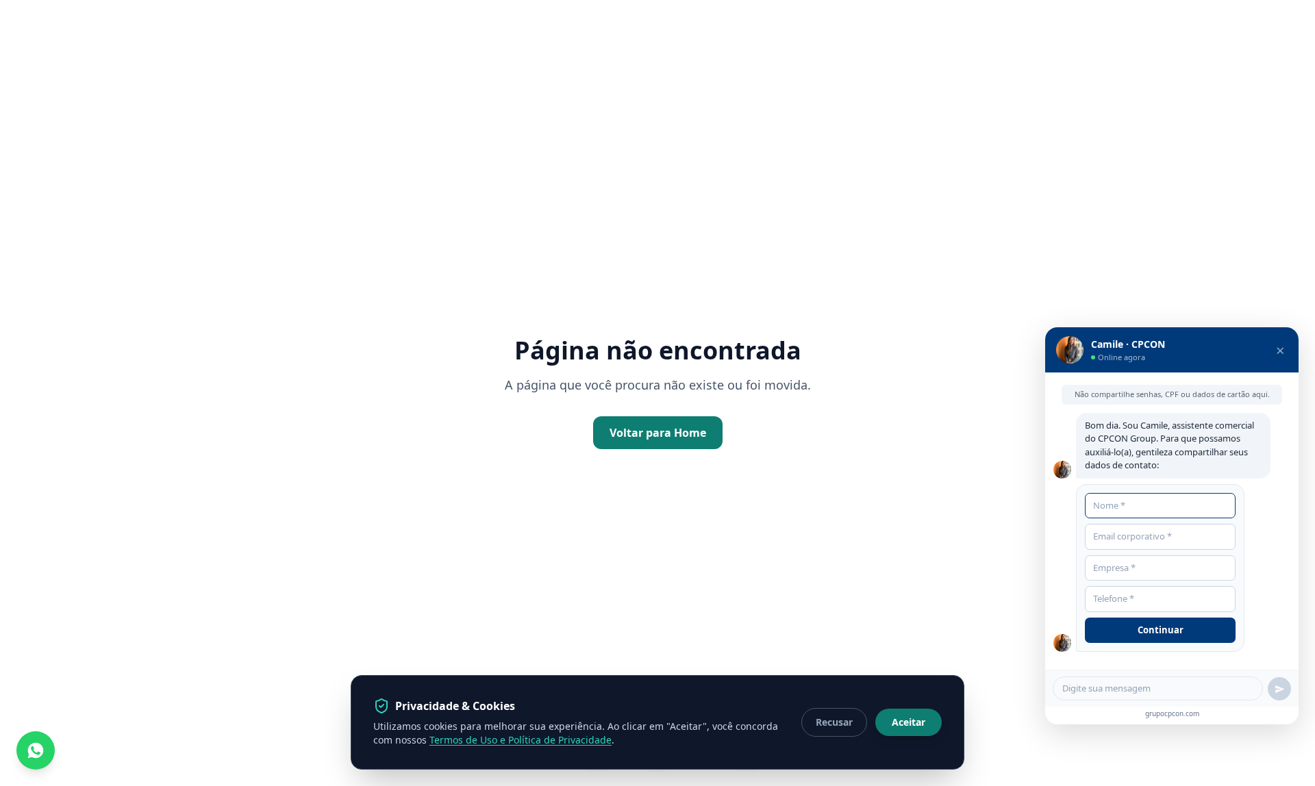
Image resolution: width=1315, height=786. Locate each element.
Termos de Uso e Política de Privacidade (520, 739)
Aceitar (908, 721)
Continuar (1161, 630)
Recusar (834, 721)
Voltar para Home (658, 432)
